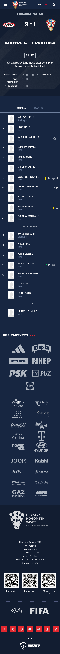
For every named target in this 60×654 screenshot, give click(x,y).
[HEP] (41, 361)
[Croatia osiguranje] (18, 414)
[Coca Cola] (18, 425)
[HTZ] (18, 403)
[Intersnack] (41, 425)
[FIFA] (39, 610)
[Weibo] (39, 629)
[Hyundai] (41, 446)
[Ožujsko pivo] (41, 348)
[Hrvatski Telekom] (41, 435)
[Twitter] (13, 629)
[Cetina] (18, 435)
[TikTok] (56, 629)
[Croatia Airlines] (41, 414)
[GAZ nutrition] (18, 493)
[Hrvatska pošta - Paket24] (41, 403)
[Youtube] (30, 629)
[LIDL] (30, 385)
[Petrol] (18, 361)
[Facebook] (4, 629)
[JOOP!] (18, 460)
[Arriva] (41, 471)
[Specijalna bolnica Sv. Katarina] (41, 482)
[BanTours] (18, 482)
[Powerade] (18, 446)
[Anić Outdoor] (18, 471)
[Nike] (18, 348)
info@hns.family (32, 556)
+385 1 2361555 (31, 553)
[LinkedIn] (47, 629)
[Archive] (53, 4)
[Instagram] (21, 629)
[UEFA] (17, 610)
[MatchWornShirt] (41, 493)
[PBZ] (41, 373)
